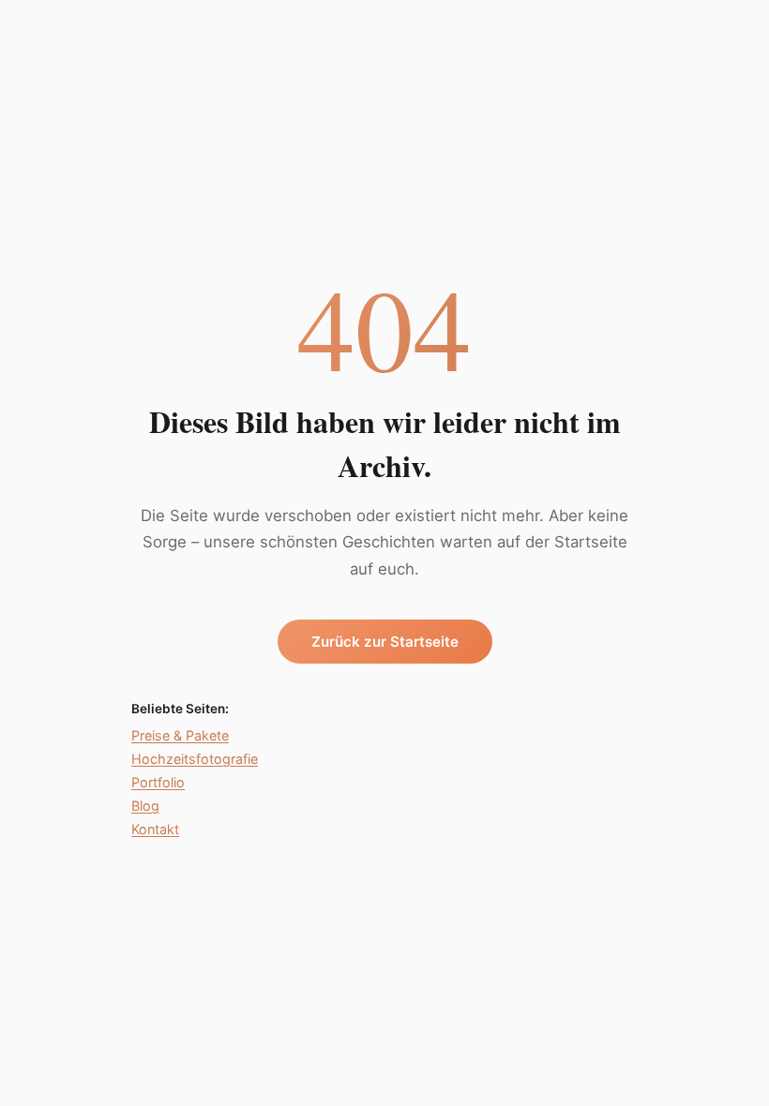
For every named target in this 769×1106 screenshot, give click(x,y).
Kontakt (155, 829)
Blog (145, 806)
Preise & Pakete (180, 735)
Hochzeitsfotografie (194, 759)
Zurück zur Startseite (385, 641)
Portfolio (158, 782)
